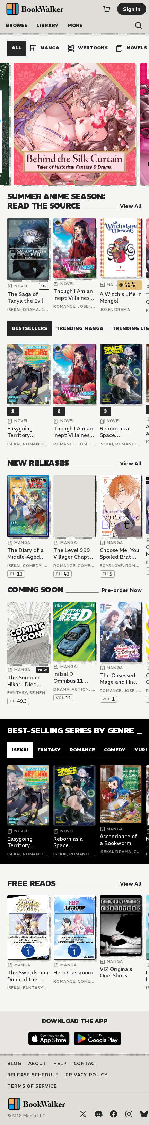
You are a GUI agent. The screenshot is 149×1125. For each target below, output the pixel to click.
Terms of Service (32, 1086)
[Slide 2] (74, 124)
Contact (86, 1063)
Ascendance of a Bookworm (119, 840)
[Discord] (98, 1114)
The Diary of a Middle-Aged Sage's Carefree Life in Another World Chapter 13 (27, 553)
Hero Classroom (73, 972)
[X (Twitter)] (83, 1114)
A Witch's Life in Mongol (121, 297)
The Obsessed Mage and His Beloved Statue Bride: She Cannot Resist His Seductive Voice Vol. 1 (120, 679)
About (37, 1063)
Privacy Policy (86, 1075)
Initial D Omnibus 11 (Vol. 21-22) (68, 677)
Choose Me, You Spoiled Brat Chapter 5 (119, 553)
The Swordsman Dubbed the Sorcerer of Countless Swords (28, 976)
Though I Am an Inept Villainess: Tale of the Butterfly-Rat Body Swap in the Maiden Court (73, 294)
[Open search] (138, 25)
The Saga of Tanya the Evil (25, 297)
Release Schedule (33, 1075)
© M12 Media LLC (26, 1116)
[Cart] (106, 9)
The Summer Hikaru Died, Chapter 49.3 (24, 681)
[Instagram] (129, 1114)
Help (60, 1063)
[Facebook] (113, 1114)
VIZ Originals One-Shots (116, 972)
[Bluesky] (144, 1114)
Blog (14, 1063)
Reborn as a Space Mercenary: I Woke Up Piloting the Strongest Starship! (115, 432)
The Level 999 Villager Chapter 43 (74, 553)
